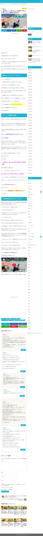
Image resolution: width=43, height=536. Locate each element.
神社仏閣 (29, 222)
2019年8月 (30, 120)
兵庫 (29, 303)
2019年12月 (30, 108)
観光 (29, 211)
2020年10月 (30, 100)
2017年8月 (30, 173)
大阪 (29, 300)
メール (2, 476)
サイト (2, 480)
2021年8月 (30, 89)
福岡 (29, 320)
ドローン (29, 242)
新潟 (29, 264)
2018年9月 (30, 150)
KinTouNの (13, 87)
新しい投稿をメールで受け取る (7, 489)
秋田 (21, 320)
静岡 (29, 275)
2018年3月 (30, 156)
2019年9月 (30, 117)
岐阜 (29, 292)
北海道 (29, 247)
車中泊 (9, 318)
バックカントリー (4, 320)
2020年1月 (30, 106)
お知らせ (35, 46)
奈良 (29, 306)
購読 (29, 34)
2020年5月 (30, 103)
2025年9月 (30, 75)
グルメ (29, 228)
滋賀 (29, 295)
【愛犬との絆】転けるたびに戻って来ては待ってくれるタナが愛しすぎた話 (34, 60)
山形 (24, 320)
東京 (29, 270)
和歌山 (29, 289)
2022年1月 (30, 83)
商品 (29, 191)
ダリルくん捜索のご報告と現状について (36, 51)
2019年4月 (30, 131)
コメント (2, 461)
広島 (29, 314)
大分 (29, 180)
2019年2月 (30, 136)
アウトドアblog (11, 320)
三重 (29, 286)
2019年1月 (30, 139)
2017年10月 (30, 167)
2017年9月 (30, 170)
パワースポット (31, 225)
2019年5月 (30, 128)
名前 (2, 472)
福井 (29, 284)
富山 (29, 281)
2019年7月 (30, 122)
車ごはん (18, 318)
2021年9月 (30, 86)
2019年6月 (30, 125)
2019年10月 (30, 114)
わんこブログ (4, 318)
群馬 (29, 267)
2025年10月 (30, 72)
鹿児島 (29, 323)
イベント (29, 219)
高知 (29, 309)
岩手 (29, 250)
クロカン (29, 186)
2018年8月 (30, 153)
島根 (29, 317)
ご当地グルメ (14, 318)
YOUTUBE (17, 320)
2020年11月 (30, 97)
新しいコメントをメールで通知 (7, 487)
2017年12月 (30, 164)
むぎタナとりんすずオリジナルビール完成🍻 (36, 42)
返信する (23, 349)
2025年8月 (30, 78)
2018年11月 (30, 145)
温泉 (29, 214)
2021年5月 (30, 92)
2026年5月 (30, 69)
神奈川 (29, 272)
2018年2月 (30, 159)
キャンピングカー (31, 233)
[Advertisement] (14, 41)
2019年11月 (30, 111)
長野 (29, 278)
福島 (29, 261)
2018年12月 (30, 142)
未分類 (29, 328)
